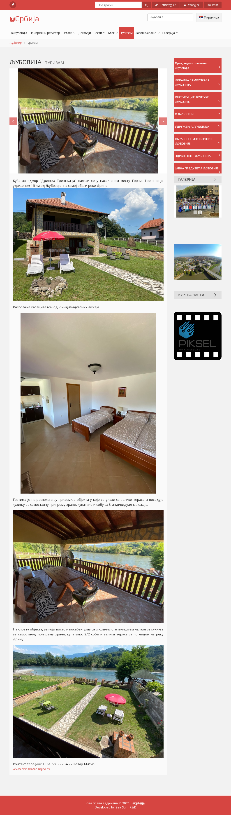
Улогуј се (194, 5)
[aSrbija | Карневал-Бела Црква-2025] (198, 201)
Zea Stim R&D (126, 807)
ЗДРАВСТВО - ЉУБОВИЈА (193, 156)
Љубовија (15, 43)
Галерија (168, 33)
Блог (111, 33)
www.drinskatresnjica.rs (31, 769)
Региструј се (168, 5)
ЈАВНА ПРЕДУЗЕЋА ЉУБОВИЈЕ (197, 168)
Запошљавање (145, 33)
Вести (98, 33)
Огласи (67, 33)
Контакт (213, 5)
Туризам (126, 33)
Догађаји (84, 33)
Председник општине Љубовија (191, 65)
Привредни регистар (45, 33)
